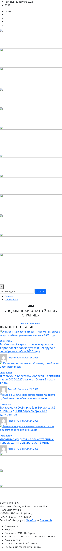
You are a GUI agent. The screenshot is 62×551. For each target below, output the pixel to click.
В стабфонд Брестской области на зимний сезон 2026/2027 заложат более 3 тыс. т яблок (30, 379)
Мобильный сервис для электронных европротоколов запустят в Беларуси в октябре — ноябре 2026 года (27, 347)
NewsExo (31, 520)
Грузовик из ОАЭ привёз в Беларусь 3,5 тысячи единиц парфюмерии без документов (27, 411)
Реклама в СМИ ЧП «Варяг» (20, 533)
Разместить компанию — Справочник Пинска (30, 536)
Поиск (40, 291)
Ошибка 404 (11, 299)
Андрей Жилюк (16, 357)
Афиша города (13, 540)
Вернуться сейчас (31, 323)
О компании (11, 526)
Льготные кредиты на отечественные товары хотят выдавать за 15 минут (27, 440)
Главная (9, 296)
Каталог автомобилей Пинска (21, 543)
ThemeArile (46, 520)
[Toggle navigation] (4, 280)
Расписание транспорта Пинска (23, 547)
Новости (9, 529)
